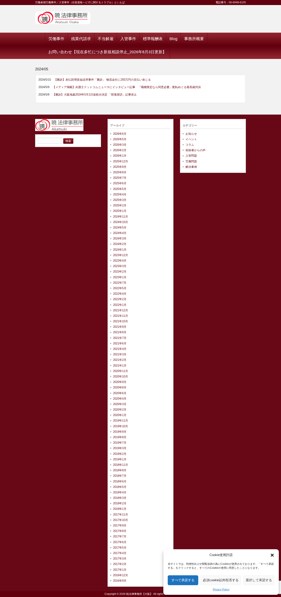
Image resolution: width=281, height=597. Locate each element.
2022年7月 (119, 282)
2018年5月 (119, 487)
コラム (190, 144)
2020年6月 (119, 393)
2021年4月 (119, 349)
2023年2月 (119, 271)
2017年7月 (119, 536)
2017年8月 (119, 531)
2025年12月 (120, 161)
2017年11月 (120, 514)
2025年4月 (119, 194)
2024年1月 (119, 249)
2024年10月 (120, 222)
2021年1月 (119, 365)
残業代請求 (81, 39)
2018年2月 (119, 503)
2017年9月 (119, 525)
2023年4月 (119, 260)
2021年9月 (119, 326)
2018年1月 (119, 508)
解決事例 (191, 166)
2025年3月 (119, 200)
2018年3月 (119, 498)
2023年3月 (119, 266)
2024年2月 (119, 244)
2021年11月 (120, 315)
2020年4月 (119, 398)
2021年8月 (119, 332)
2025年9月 (119, 166)
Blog (173, 39)
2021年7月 (119, 338)
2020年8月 (119, 387)
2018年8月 (119, 470)
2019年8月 (119, 437)
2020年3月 (119, 404)
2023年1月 (119, 277)
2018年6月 (119, 481)
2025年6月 (119, 183)
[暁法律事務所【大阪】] (62, 22)
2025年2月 (119, 205)
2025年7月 (119, 177)
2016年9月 (119, 580)
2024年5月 (119, 227)
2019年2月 (119, 453)
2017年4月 (119, 553)
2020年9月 (119, 382)
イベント (191, 139)
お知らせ (191, 133)
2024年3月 (119, 238)
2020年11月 (120, 371)
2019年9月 (119, 431)
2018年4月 (119, 492)
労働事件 (56, 39)
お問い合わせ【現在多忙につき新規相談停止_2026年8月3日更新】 (107, 52)
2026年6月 (119, 133)
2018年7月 (119, 475)
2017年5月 (119, 547)
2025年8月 (119, 172)
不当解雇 (105, 39)
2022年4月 (119, 293)
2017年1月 (119, 569)
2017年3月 (119, 558)
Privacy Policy (221, 589)
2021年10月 (120, 321)
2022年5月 (119, 288)
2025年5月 (119, 189)
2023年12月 (120, 255)
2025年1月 (119, 211)
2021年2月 (119, 359)
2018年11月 (120, 464)
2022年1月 (119, 304)
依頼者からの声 (195, 150)
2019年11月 (120, 420)
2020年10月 (120, 376)
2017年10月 (120, 520)
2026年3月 (119, 144)
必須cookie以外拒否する (221, 580)
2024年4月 (119, 233)
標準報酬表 (153, 39)
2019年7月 (119, 442)
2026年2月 (119, 150)
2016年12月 (120, 575)
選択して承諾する (259, 580)
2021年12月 (120, 310)
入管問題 (191, 155)
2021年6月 (119, 343)
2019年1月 (119, 459)
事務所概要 (194, 39)
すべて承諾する (183, 580)
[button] (272, 555)
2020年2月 (119, 409)
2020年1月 (119, 415)
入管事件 (128, 39)
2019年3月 (119, 448)
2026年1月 (119, 155)
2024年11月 (120, 216)
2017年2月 (119, 564)
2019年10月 (120, 426)
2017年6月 (119, 542)
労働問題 (191, 161)
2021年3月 (119, 354)
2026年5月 (119, 139)
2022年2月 (119, 299)
